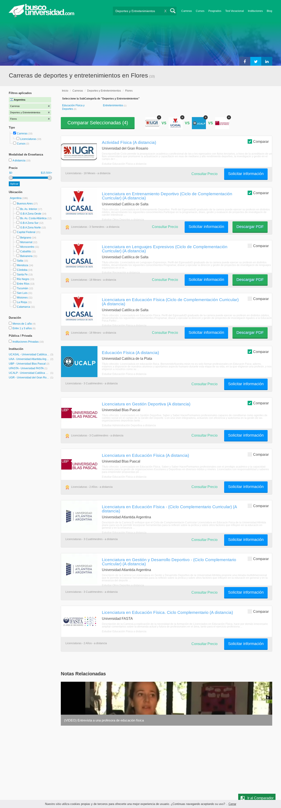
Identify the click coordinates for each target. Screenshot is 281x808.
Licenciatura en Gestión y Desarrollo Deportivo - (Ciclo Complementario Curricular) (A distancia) (169, 561)
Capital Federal (26, 232)
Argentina (16, 198)
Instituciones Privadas (28, 341)
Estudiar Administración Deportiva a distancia (129, 425)
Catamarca (23, 306)
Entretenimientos (113, 105)
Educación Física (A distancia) (130, 352)
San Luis (22, 293)
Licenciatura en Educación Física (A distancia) (145, 455)
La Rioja (22, 302)
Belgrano (25, 237)
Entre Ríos (23, 283)
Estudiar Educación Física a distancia (124, 163)
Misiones (22, 297)
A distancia (19, 160)
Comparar (261, 141)
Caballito (25, 251)
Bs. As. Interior (28, 209)
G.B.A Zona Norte (30, 227)
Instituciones (255, 11)
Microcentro (27, 246)
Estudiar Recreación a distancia (121, 272)
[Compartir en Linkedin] (266, 61)
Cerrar (232, 804)
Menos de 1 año (22, 323)
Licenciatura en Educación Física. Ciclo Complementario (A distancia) (167, 612)
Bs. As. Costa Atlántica (33, 218)
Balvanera (26, 256)
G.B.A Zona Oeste (30, 213)
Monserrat (26, 242)
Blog (269, 11)
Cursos (200, 11)
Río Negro (23, 279)
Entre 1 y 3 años (22, 328)
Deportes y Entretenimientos (104, 90)
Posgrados (214, 11)
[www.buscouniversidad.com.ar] (41, 16)
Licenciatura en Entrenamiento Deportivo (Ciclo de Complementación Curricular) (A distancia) (167, 195)
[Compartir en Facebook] (244, 61)
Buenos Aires (25, 203)
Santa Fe (22, 274)
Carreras (186, 11)
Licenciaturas (28, 139)
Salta (20, 260)
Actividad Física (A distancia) (129, 142)
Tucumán (22, 288)
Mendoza (22, 265)
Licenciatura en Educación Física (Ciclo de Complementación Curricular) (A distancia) (170, 301)
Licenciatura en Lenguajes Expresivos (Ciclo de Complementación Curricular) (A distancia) (164, 248)
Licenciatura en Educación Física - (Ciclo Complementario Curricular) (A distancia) (169, 508)
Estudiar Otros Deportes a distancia (123, 219)
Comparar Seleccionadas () (97, 122)
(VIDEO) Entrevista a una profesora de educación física (104, 720)
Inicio (65, 90)
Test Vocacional (234, 11)
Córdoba (22, 269)
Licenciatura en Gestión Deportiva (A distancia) (146, 403)
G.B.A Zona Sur (29, 222)
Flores (129, 90)
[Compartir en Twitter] (255, 61)
